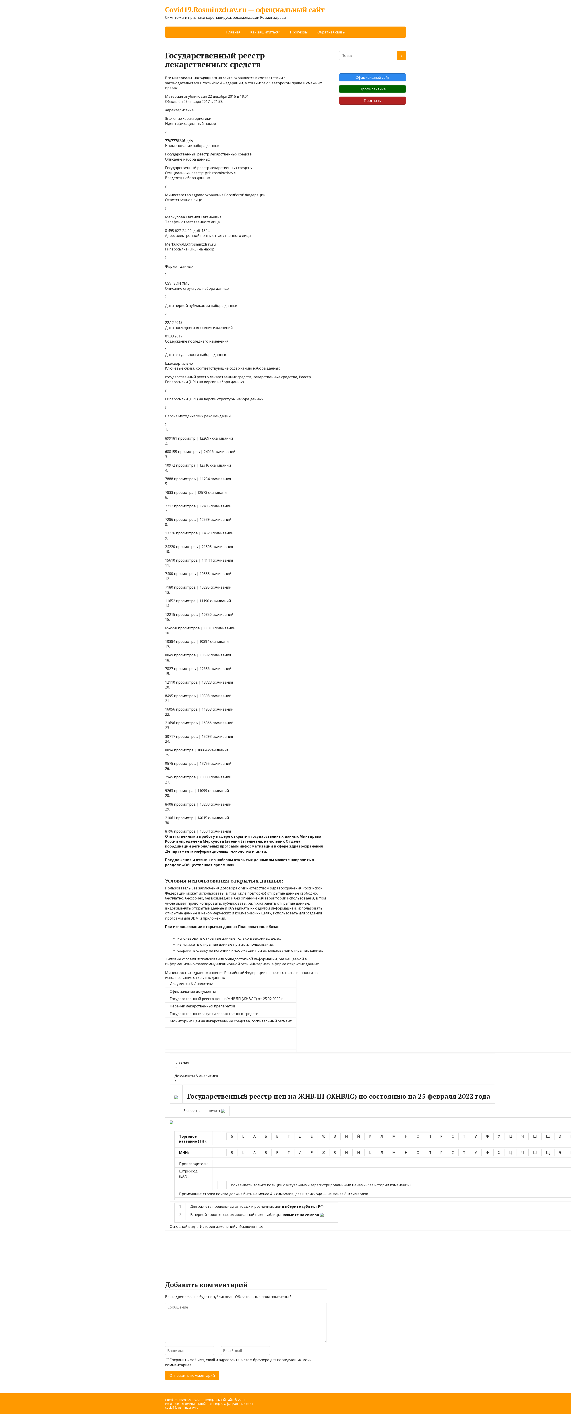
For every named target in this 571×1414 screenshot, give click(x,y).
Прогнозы (299, 32)
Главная (233, 32)
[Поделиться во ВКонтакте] (180, 1258)
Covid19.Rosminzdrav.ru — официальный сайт (245, 10)
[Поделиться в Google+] (203, 1258)
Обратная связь (331, 32)
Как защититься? (265, 32)
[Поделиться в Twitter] (214, 1258)
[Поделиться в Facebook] (169, 1258)
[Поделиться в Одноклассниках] (191, 1258)
